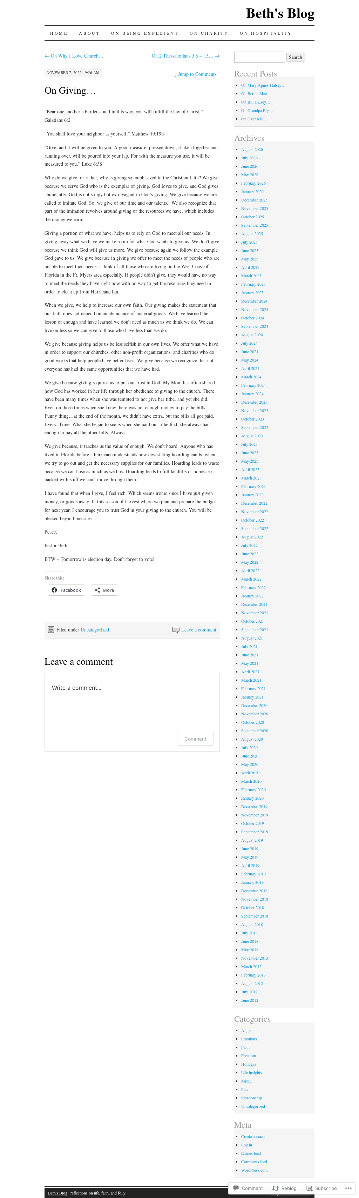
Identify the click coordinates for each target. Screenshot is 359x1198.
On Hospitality (266, 33)
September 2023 (254, 427)
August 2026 (252, 149)
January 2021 (252, 697)
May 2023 (249, 461)
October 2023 (252, 419)
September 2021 (254, 629)
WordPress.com (254, 1170)
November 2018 (254, 899)
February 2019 (253, 873)
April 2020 (250, 772)
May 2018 (249, 949)
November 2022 (254, 511)
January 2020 (252, 798)
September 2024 (254, 326)
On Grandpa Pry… (257, 110)
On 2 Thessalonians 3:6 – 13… (186, 55)
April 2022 (250, 570)
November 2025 (254, 208)
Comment (195, 739)
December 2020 (254, 705)
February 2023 (253, 486)
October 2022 (252, 520)
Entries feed (251, 1153)
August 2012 (252, 983)
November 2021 (254, 612)
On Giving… (70, 90)
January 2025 (252, 292)
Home (59, 33)
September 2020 (254, 730)
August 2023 (252, 435)
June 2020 (249, 756)
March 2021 (251, 680)
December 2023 (254, 402)
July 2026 (249, 157)
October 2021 (252, 621)
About (89, 33)
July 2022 (249, 545)
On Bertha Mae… (256, 93)
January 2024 (252, 393)
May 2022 (249, 562)
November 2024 (254, 309)
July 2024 (249, 343)
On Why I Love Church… (74, 55)
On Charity (209, 33)
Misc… (247, 1081)
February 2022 (253, 587)
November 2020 (254, 713)
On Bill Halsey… (255, 102)
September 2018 (254, 916)
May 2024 (249, 360)
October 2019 (252, 823)
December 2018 (254, 890)
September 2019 (254, 831)
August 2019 (252, 840)
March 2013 (251, 966)
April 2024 (250, 368)
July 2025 (249, 242)
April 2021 (250, 671)
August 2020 (252, 739)
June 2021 (249, 654)
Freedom (248, 1055)
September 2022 (254, 528)
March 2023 (251, 478)
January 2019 (252, 882)
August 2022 (252, 537)
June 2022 (249, 553)
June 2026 (249, 166)
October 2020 (252, 722)
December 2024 (254, 301)
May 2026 (249, 174)
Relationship (251, 1097)
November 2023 (254, 410)
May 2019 (249, 857)
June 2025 (249, 250)
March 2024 (251, 376)
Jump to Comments (195, 74)
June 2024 (249, 351)
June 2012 (249, 1000)
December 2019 (254, 806)
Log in (246, 1144)
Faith (245, 1047)
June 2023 (249, 452)
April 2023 (250, 469)
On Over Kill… (254, 118)
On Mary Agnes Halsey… (263, 85)
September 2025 (254, 225)
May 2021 (249, 663)
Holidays (248, 1064)
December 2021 (254, 604)
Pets (244, 1089)
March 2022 (251, 579)
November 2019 (254, 815)
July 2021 (249, 646)
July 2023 (249, 444)
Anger (246, 1030)
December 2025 (254, 200)
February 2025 (253, 284)
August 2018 (252, 924)
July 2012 (249, 991)
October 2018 (252, 907)
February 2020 (253, 789)
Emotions (249, 1038)
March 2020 (251, 781)
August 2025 (252, 233)
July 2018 (249, 932)
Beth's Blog (280, 12)
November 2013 (254, 958)
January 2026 (252, 191)
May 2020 (249, 764)
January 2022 (252, 595)
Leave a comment (198, 629)
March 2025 (251, 275)
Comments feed (254, 1161)
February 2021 (253, 688)
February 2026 (253, 183)
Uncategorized (95, 629)
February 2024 (253, 385)
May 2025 (249, 259)
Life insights (251, 1072)
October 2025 (252, 216)
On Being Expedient (144, 33)
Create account (253, 1136)
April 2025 (250, 267)
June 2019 (249, 848)
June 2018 (249, 941)
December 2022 (254, 503)
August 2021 (252, 638)
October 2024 (252, 317)
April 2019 (250, 865)
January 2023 (252, 494)
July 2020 (249, 747)
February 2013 (253, 975)
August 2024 (252, 334)
